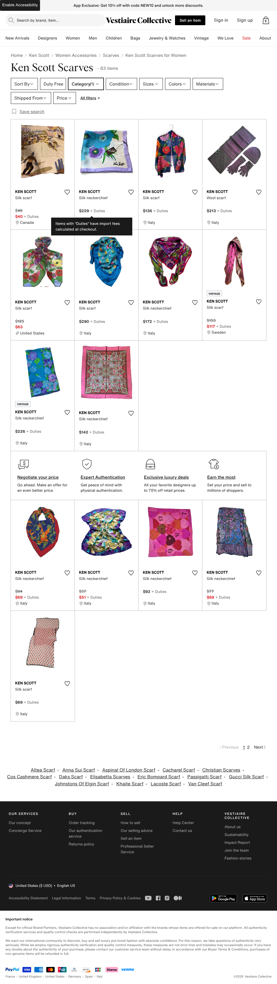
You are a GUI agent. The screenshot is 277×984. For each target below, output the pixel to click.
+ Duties (31, 216)
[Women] (84, 38)
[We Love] (238, 38)
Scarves (111, 55)
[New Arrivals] (33, 38)
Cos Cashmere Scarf (29, 776)
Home (17, 55)
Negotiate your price (38, 477)
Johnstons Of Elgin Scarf (82, 783)
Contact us (182, 831)
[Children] (126, 38)
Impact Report (237, 842)
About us (232, 827)
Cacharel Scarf (179, 770)
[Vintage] (213, 38)
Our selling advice (137, 831)
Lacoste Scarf (166, 783)
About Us (268, 38)
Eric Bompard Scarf (158, 776)
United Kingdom (30, 977)
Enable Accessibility (20, 5)
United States (55, 977)
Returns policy (81, 844)
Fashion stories (238, 858)
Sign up (245, 20)
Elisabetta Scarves (110, 776)
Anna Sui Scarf (78, 770)
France (10, 977)
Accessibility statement (28, 898)
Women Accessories (76, 55)
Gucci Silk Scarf (246, 776)
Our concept (20, 823)
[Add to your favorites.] (67, 192)
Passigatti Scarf (204, 776)
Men (93, 38)
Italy (100, 977)
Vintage (201, 38)
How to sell (130, 823)
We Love (225, 38)
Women (73, 38)
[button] (266, 20)
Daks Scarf (71, 776)
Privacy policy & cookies (120, 898)
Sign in (221, 20)
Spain (89, 977)
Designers (47, 38)
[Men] (101, 38)
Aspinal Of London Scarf (128, 770)
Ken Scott (39, 55)
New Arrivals (17, 38)
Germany (74, 977)
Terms (90, 898)
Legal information (66, 898)
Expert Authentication (103, 477)
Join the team (237, 850)
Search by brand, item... (38, 20)
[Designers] (61, 38)
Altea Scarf (43, 770)
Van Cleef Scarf (205, 783)
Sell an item (190, 20)
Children (114, 38)
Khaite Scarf (129, 783)
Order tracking (82, 823)
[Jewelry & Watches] (189, 38)
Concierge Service (25, 831)
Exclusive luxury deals (166, 477)
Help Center (183, 823)
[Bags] (144, 38)
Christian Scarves (221, 770)
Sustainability (237, 835)
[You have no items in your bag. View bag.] (266, 20)
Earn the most (221, 477)
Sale (246, 38)
